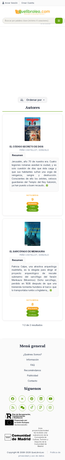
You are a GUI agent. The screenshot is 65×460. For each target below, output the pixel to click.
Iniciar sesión (11, 3)
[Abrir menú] (59, 21)
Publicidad (32, 375)
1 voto (32, 207)
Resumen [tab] (17, 155)
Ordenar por (34, 99)
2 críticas (32, 315)
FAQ (32, 365)
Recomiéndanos (32, 370)
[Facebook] (12, 398)
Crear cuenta (27, 3)
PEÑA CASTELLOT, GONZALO (34, 150)
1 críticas (32, 210)
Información (33, 359)
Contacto (32, 380)
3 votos (32, 312)
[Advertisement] (32, 62)
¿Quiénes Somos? (32, 354)
